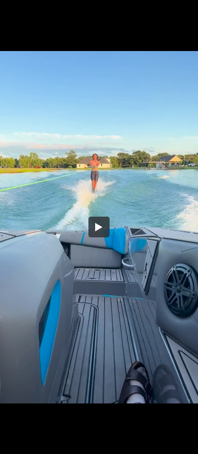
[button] (99, 227)
